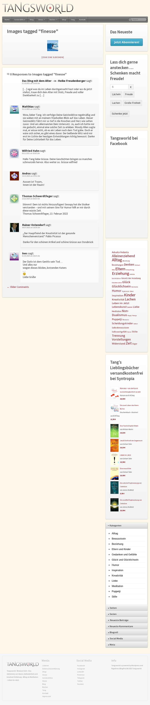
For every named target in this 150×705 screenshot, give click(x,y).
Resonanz (126, 320)
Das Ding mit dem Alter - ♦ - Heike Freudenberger (54, 81)
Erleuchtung (130, 270)
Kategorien (116, 525)
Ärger (134, 343)
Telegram (80, 678)
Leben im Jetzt (120, 303)
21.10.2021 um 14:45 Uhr (31, 83)
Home (7, 19)
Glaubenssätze (117, 283)
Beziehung (126, 261)
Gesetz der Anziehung (131, 278)
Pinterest (80, 675)
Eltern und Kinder (121, 549)
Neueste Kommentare (121, 626)
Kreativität (118, 299)
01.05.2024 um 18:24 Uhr (31, 256)
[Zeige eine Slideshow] (53, 57)
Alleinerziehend (123, 256)
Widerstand (118, 343)
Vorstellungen (121, 339)
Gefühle (132, 274)
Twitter (80, 681)
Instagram (81, 669)
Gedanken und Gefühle (124, 554)
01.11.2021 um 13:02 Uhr (31, 109)
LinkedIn (80, 672)
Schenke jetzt (120, 113)
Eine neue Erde (125, 468)
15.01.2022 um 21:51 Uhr (31, 176)
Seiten (113, 607)
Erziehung (120, 273)
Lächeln (116, 94)
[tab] (127, 526)
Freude (129, 94)
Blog (32, 19)
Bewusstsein (119, 538)
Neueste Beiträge (119, 620)
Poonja (134, 316)
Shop (64, 19)
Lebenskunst (119, 306)
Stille (135, 331)
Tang (73, 19)
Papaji (130, 316)
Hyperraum (125, 291)
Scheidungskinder (122, 323)
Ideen (132, 291)
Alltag (117, 260)
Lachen (116, 103)
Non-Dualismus (120, 313)
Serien (113, 614)
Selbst (135, 324)
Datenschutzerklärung (51, 669)
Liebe (136, 306)
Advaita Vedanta (120, 252)
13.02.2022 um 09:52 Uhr (31, 199)
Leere (129, 307)
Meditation (116, 311)
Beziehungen (117, 265)
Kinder (129, 294)
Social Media (116, 638)
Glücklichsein (121, 286)
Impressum (46, 696)
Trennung (118, 336)
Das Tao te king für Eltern (129, 426)
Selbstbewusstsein (120, 327)
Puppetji (117, 319)
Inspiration (117, 295)
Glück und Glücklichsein (125, 559)
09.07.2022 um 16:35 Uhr (31, 227)
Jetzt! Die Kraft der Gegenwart (131, 440)
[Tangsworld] (75, 8)
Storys (40, 19)
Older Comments (18, 287)
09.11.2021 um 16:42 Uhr (31, 153)
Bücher (52, 19)
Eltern (120, 268)
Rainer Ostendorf (33, 225)
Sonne (129, 332)
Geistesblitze (19, 19)
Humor (116, 291)
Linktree (45, 665)
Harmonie (134, 287)
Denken (129, 264)
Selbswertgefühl (119, 331)
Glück (126, 282)
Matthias (28, 106)
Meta (112, 644)
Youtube (80, 684)
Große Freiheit (132, 103)
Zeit (129, 343)
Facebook (81, 665)
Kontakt (82, 19)
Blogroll (114, 632)
